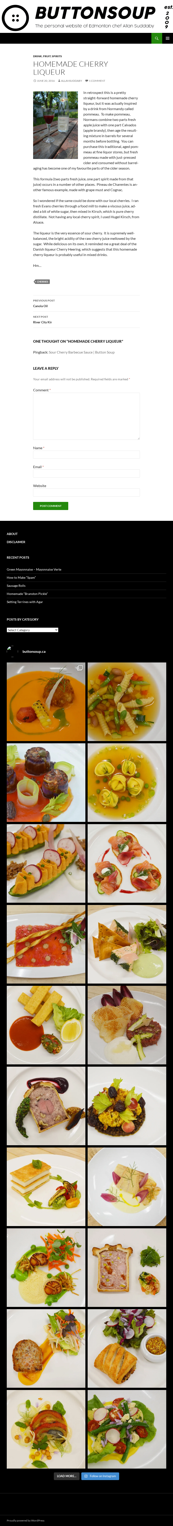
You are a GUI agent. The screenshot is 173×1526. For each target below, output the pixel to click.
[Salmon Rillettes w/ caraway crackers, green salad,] (127, 944)
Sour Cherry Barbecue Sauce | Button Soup (82, 352)
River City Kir (42, 319)
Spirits (57, 56)
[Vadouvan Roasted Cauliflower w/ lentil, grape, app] (127, 1106)
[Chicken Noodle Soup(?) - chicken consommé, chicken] (127, 782)
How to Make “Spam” (21, 577)
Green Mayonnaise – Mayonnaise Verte (34, 569)
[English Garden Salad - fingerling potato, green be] (127, 1429)
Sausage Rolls (16, 585)
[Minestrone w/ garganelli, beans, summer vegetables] (127, 701)
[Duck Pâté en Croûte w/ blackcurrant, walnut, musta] (46, 1106)
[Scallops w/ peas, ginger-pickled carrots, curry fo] (46, 1267)
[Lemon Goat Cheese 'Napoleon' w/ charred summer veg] (46, 1186)
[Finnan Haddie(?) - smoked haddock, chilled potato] (127, 1186)
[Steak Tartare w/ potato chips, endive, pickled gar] (127, 1025)
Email (38, 467)
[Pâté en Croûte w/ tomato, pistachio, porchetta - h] (127, 1267)
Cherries (42, 281)
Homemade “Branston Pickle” (27, 594)
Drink (37, 56)
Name (38, 448)
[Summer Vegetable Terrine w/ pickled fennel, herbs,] (46, 1429)
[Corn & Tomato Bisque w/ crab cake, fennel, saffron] (46, 701)
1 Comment (97, 80)
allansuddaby (71, 80)
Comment (42, 390)
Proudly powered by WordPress (25, 1520)
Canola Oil (44, 303)
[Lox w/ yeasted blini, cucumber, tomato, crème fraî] (127, 863)
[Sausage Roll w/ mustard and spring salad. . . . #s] (127, 1348)
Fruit (47, 56)
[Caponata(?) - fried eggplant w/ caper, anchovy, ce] (46, 782)
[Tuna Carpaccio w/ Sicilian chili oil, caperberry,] (46, 944)
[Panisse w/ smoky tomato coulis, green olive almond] (46, 1025)
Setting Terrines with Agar (25, 602)
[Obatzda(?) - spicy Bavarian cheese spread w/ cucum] (46, 863)
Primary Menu (167, 38)
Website (39, 485)
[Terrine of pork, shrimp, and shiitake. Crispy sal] (46, 1348)
